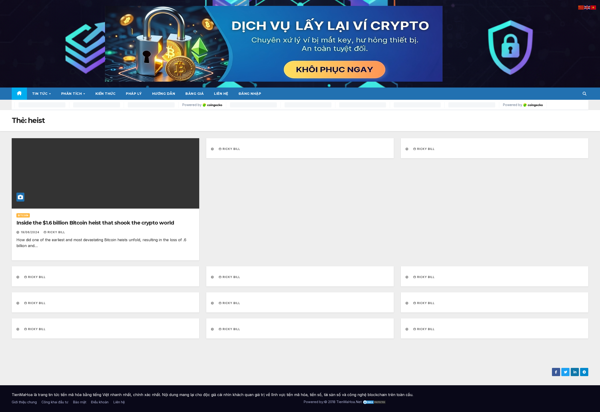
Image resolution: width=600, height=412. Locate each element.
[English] (587, 7)
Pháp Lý (134, 94)
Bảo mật (79, 402)
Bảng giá (194, 94)
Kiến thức (105, 94)
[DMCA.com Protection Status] (374, 402)
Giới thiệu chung (24, 402)
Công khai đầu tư (54, 402)
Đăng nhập (250, 94)
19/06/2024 (30, 232)
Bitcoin (23, 215)
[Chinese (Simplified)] (581, 7)
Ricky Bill (56, 232)
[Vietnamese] (593, 7)
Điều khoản (100, 402)
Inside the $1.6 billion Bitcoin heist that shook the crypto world (95, 223)
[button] (584, 93)
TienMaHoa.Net (349, 402)
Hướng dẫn (163, 94)
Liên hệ (221, 94)
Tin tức (40, 94)
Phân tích (72, 94)
